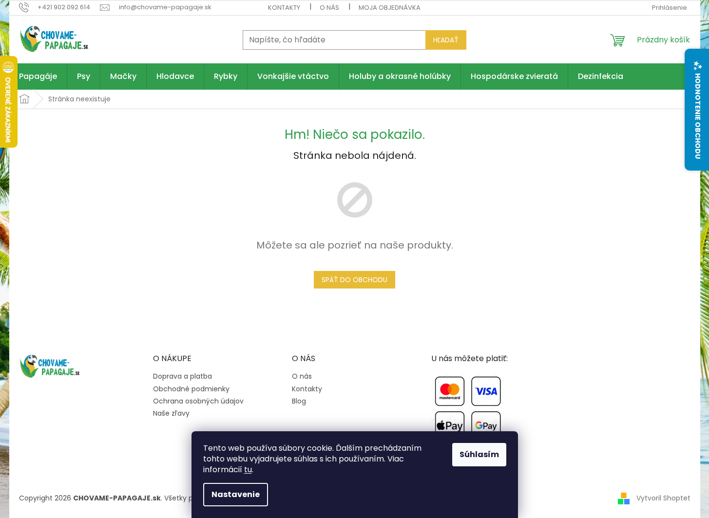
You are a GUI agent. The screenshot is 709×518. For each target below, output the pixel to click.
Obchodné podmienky (191, 389)
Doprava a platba (182, 376)
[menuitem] (38, 76)
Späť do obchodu (354, 280)
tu (248, 469)
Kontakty (284, 7)
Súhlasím (479, 454)
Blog (299, 401)
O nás (329, 7)
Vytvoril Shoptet (663, 498)
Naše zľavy (171, 413)
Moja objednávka (390, 7)
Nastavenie (235, 494)
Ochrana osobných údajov (198, 401)
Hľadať (446, 40)
